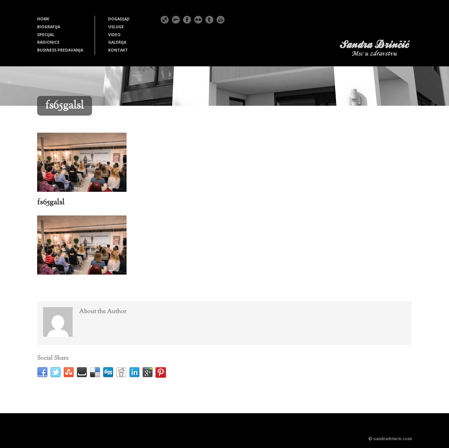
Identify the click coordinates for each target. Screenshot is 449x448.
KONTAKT (118, 50)
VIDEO (114, 34)
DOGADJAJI (119, 19)
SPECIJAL (46, 34)
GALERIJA (117, 42)
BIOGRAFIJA (48, 27)
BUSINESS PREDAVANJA (60, 50)
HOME (43, 19)
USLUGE (116, 27)
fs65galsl (51, 202)
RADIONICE (48, 42)
